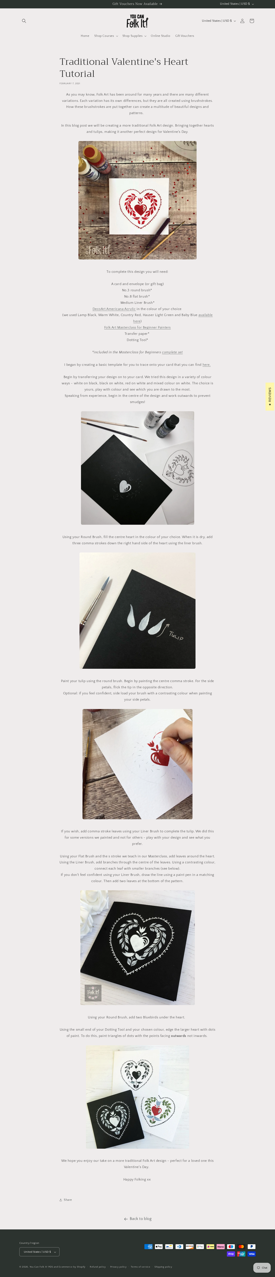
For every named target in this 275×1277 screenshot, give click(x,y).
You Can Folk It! (38, 1267)
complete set (172, 352)
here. (207, 365)
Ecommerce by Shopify (72, 1267)
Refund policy (98, 1267)
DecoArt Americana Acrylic (114, 309)
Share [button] (68, 1200)
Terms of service (140, 1267)
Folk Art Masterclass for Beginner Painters (137, 327)
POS (50, 1267)
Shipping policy (163, 1267)
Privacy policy (118, 1267)
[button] (24, 21)
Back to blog (140, 1219)
